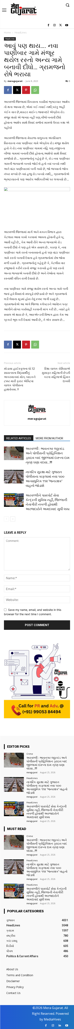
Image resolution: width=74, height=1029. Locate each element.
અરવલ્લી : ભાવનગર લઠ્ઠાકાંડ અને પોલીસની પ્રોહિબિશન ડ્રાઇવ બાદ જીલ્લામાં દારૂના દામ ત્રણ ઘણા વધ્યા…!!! (46, 763)
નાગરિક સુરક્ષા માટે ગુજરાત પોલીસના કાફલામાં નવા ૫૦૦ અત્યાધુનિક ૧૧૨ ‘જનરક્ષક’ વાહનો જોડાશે (46, 787)
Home (7, 32)
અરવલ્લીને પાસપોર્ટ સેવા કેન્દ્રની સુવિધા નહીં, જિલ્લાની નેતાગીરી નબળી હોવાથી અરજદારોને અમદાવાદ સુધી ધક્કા (46, 812)
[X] (60, 25)
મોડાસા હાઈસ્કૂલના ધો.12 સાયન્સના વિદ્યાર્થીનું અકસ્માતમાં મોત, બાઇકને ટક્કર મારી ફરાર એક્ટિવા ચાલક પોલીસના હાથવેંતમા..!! (20, 379)
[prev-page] (6, 518)
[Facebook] (48, 25)
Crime (29, 754)
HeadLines (20, 32)
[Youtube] (67, 25)
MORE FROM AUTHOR (49, 438)
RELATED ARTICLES (18, 438)
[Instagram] (55, 25)
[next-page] (12, 518)
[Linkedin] (59, 1025)
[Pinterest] (26, 90)
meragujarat (14, 81)
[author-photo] (37, 413)
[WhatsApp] (35, 90)
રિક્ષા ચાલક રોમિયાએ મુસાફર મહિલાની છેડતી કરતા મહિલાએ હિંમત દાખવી (56, 375)
